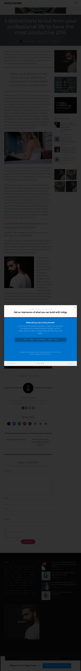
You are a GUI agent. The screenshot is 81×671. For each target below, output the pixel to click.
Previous (12, 363)
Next (71, 363)
